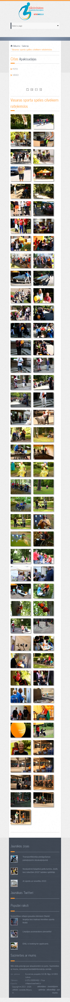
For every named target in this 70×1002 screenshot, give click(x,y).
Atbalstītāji (51, 990)
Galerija (25, 46)
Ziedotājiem (53, 986)
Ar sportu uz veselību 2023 (34, 881)
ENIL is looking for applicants (35, 944)
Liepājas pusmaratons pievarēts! (37, 931)
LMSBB (15, 989)
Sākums (16, 46)
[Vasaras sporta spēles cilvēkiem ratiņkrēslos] (21, 122)
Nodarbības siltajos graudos (23, 916)
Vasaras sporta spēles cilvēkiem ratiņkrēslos (27, 89)
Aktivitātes (41, 986)
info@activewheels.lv (33, 983)
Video (16, 75)
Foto (15, 69)
